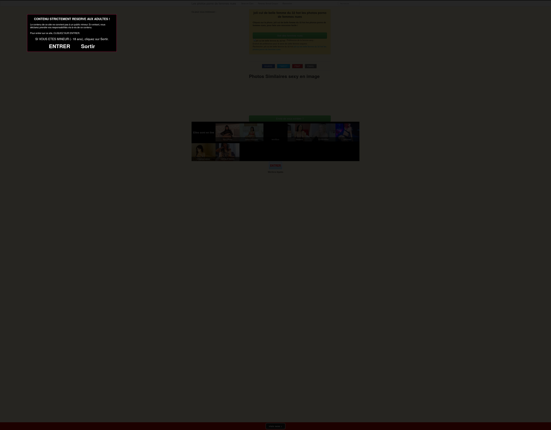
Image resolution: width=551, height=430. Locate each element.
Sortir (88, 46)
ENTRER (59, 46)
